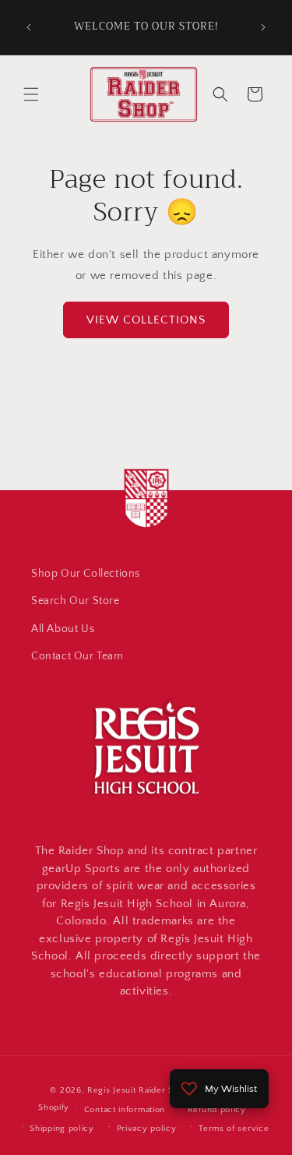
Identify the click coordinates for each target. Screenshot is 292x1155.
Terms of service (234, 1128)
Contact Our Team (77, 656)
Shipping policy (62, 1128)
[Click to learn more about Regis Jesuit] (146, 530)
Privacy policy (147, 1128)
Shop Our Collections (85, 573)
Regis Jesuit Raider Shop (138, 1090)
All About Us (62, 629)
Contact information (124, 1109)
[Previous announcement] (29, 27)
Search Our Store (75, 601)
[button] (31, 94)
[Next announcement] (263, 27)
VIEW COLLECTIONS (146, 320)
